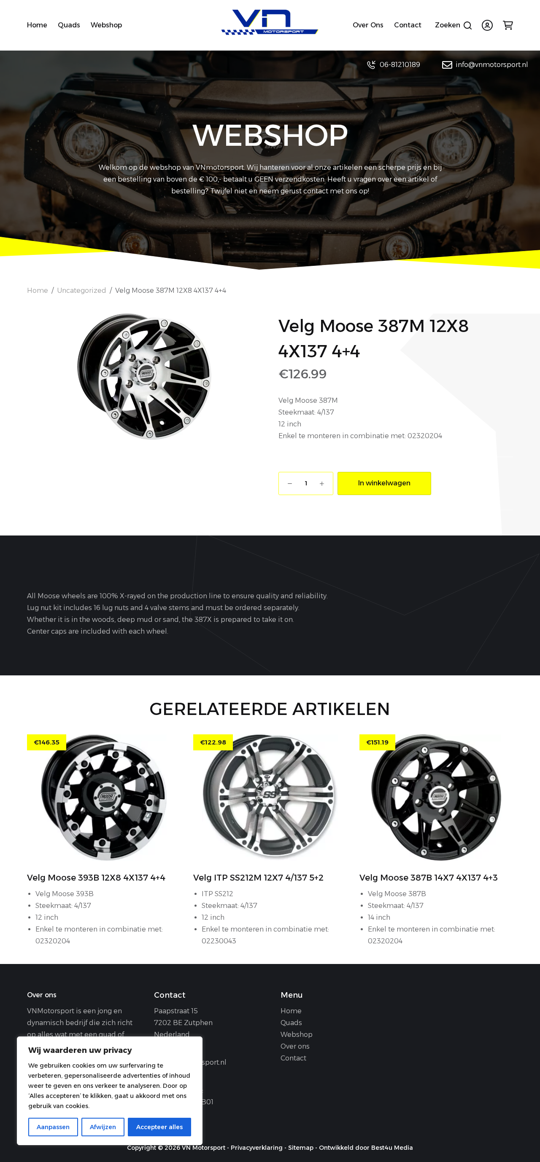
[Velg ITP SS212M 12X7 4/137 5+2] (270, 797)
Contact (407, 25)
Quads (69, 25)
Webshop (106, 25)
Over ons (368, 25)
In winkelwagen (384, 483)
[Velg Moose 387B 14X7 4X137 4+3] (436, 797)
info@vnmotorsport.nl (492, 65)
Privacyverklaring (257, 1147)
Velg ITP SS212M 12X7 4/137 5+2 (258, 878)
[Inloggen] (487, 25)
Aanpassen (53, 1127)
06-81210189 (400, 65)
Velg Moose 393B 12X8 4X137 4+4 (96, 878)
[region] (109, 1090)
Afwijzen (103, 1127)
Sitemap (300, 1147)
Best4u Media (392, 1147)
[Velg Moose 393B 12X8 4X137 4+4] (104, 797)
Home (37, 25)
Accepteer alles (159, 1127)
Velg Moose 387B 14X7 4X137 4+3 (428, 878)
